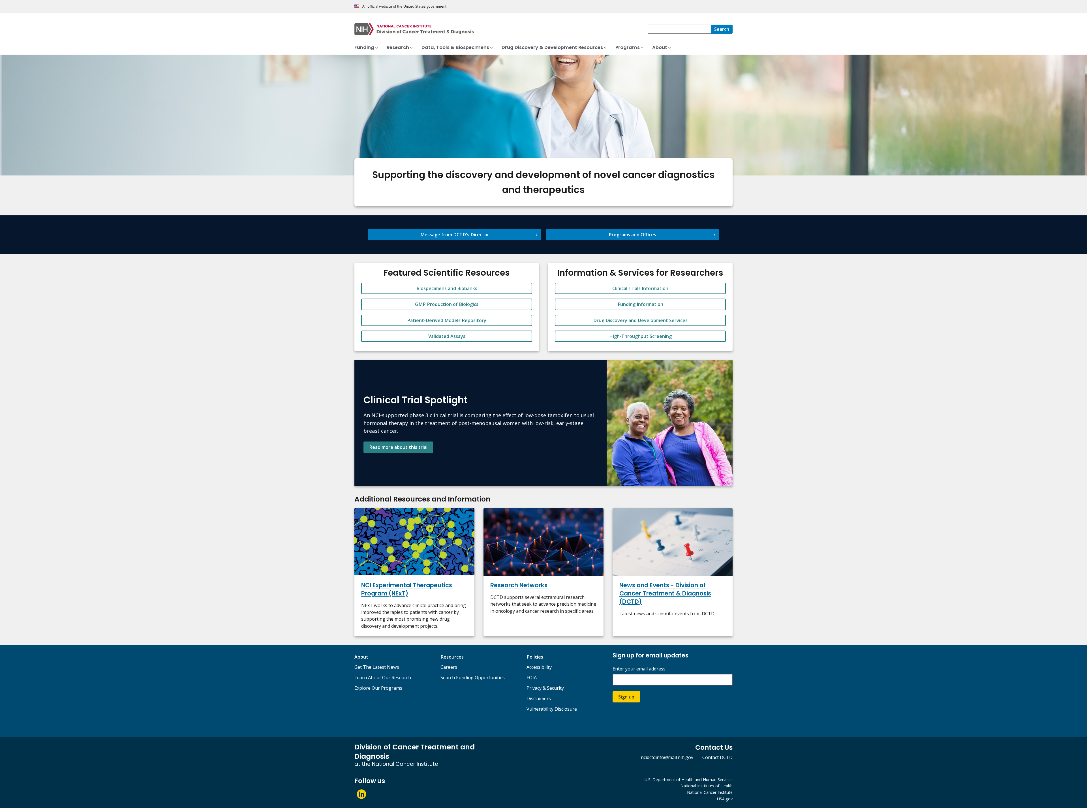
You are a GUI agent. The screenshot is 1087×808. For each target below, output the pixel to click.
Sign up (626, 697)
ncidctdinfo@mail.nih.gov (667, 757)
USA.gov (725, 798)
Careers (448, 667)
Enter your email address (639, 669)
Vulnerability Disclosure (552, 709)
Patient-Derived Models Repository (446, 320)
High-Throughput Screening (640, 336)
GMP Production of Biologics (446, 304)
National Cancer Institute (710, 792)
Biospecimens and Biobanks (446, 288)
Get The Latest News (376, 667)
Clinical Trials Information (640, 288)
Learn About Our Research (382, 677)
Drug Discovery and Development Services (640, 320)
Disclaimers (539, 698)
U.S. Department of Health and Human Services (689, 779)
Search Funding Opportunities (472, 677)
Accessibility (539, 667)
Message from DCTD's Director (454, 235)
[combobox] (679, 29)
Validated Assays (446, 336)
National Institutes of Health (707, 785)
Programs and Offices (632, 235)
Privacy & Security (545, 688)
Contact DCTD (717, 757)
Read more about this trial (398, 447)
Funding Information (640, 304)
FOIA (532, 677)
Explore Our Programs (378, 688)
